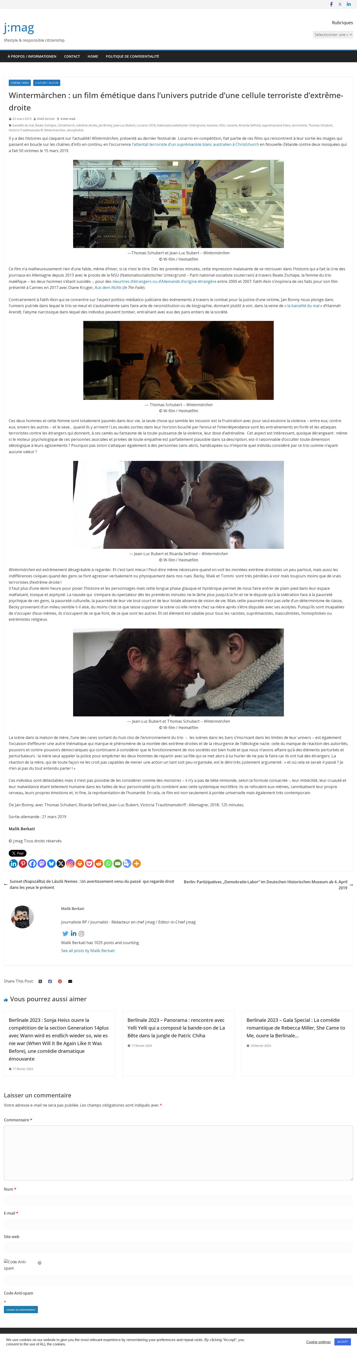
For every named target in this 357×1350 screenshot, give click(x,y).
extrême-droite (86, 125)
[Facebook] (32, 863)
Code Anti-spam (18, 1293)
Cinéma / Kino (20, 83)
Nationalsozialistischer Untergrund (181, 125)
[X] (61, 863)
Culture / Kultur (46, 83)
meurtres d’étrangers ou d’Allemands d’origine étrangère (164, 281)
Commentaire (18, 1120)
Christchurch (66, 125)
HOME (93, 56)
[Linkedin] (13, 863)
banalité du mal (23, 125)
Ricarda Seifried (250, 125)
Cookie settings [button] (318, 1342)
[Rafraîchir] (39, 1262)
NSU (222, 125)
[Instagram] (70, 863)
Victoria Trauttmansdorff (26, 130)
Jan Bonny (105, 125)
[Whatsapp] (108, 863)
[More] (136, 863)
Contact (72, 56)
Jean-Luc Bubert (124, 125)
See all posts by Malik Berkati (88, 950)
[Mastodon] (42, 863)
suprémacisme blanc (276, 125)
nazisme (212, 125)
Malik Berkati (46, 119)
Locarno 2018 (146, 125)
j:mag (19, 27)
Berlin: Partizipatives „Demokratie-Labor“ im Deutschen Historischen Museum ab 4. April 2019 (265, 885)
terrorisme (299, 125)
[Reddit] (98, 863)
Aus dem (108, 287)
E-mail (11, 1213)
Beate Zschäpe (45, 125)
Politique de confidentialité (132, 56)
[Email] (117, 863)
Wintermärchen (54, 130)
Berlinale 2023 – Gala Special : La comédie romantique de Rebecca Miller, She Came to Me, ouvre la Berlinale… (295, 1028)
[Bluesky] (51, 863)
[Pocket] (89, 863)
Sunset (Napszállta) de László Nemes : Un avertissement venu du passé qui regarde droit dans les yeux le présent (92, 884)
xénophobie (75, 130)
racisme (232, 125)
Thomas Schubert (320, 125)
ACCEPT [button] (342, 1341)
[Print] (80, 863)
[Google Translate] (127, 863)
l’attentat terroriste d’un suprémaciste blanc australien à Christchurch (195, 144)
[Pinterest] (23, 863)
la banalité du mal (303, 305)
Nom (10, 1189)
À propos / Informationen (32, 56)
